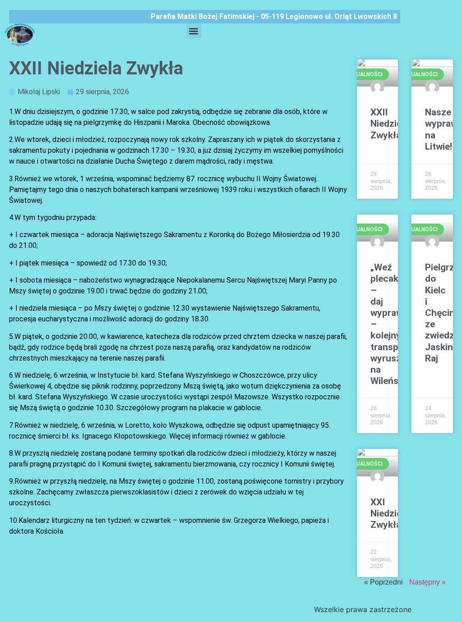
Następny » (427, 582)
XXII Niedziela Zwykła (389, 123)
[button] (193, 30)
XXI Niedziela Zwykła (389, 513)
